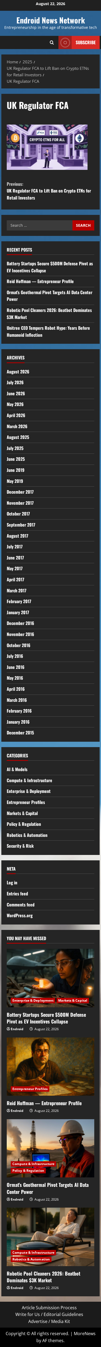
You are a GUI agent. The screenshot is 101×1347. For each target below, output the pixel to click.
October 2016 (18, 645)
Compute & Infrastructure (29, 780)
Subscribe (86, 42)
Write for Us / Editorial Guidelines (49, 1314)
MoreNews (85, 1333)
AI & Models (17, 769)
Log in (12, 882)
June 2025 (16, 459)
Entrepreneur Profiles (26, 802)
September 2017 (21, 524)
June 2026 (16, 393)
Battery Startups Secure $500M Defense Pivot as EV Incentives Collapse (46, 1018)
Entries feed (17, 893)
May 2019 (15, 481)
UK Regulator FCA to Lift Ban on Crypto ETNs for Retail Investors (49, 191)
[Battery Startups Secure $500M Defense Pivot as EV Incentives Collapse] (50, 978)
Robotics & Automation (27, 835)
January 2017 (18, 612)
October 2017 (18, 513)
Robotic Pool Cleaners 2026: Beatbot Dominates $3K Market (43, 1277)
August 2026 (18, 371)
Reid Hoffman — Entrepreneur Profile (40, 281)
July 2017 (15, 546)
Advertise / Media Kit (49, 1321)
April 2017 (15, 579)
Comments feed (20, 904)
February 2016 (19, 710)
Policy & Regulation (24, 824)
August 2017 (17, 535)
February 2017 (19, 601)
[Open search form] (52, 42)
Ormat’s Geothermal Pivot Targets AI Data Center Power (48, 1188)
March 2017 (16, 590)
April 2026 (16, 415)
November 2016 (20, 634)
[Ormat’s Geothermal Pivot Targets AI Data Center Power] (50, 1148)
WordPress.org (20, 915)
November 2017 (20, 503)
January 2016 (18, 722)
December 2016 (20, 623)
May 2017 (15, 568)
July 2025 (15, 448)
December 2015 (20, 732)
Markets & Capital (22, 813)
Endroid (17, 1029)
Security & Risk (20, 846)
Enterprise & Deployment (29, 791)
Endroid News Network (50, 20)
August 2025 (18, 437)
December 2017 (20, 492)
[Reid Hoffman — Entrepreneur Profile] (50, 1066)
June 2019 (16, 470)
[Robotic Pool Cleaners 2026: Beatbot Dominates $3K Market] (50, 1237)
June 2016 (16, 667)
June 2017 (15, 557)
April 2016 (16, 689)
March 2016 (17, 700)
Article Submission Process (49, 1308)
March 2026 (17, 426)
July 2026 (15, 382)
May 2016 (15, 678)
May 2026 (15, 404)
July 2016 (15, 656)
